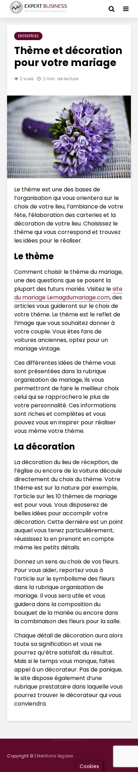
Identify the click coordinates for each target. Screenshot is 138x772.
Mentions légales (55, 756)
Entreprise (28, 36)
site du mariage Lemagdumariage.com (68, 293)
